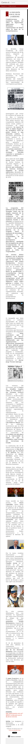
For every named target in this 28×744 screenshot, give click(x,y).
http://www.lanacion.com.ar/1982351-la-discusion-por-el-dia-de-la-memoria (14, 715)
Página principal (12, 6)
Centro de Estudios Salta (14, 730)
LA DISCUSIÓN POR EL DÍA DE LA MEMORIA (14, 14)
